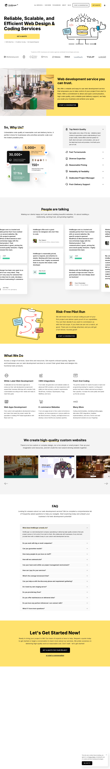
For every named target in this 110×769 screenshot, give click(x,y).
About (64, 5)
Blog (69, 5)
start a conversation (67, 105)
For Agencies (57, 5)
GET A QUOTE (22, 36)
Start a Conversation (81, 5)
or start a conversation (55, 655)
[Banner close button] (105, 755)
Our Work (48, 5)
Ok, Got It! (87, 763)
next (106, 483)
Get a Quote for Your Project (55, 650)
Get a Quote (96, 5)
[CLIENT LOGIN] (104, 5)
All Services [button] (38, 5)
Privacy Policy (91, 757)
